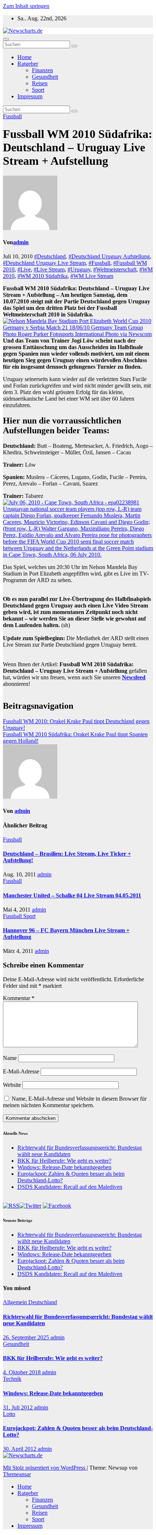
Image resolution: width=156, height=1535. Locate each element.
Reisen (40, 83)
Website (12, 1085)
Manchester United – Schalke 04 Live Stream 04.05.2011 (72, 895)
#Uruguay (78, 269)
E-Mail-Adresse (21, 1071)
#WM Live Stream (91, 276)
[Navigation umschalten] (6, 39)
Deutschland (42, 1302)
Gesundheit (45, 77)
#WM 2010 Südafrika (42, 276)
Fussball (12, 116)
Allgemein (15, 1302)
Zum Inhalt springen (26, 6)
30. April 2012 (20, 1449)
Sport (38, 90)
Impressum (29, 96)
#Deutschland (50, 256)
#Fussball (99, 263)
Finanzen (42, 70)
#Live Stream (49, 269)
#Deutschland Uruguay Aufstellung (109, 256)
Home (24, 57)
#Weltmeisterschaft (114, 269)
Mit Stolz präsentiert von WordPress (45, 1468)
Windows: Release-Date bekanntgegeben (64, 1167)
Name (10, 1058)
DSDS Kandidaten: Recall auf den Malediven (69, 1187)
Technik (12, 1379)
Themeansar (17, 1474)
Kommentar (18, 998)
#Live (24, 269)
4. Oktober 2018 (22, 1372)
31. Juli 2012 (18, 1407)
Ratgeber (27, 64)
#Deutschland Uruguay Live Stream (44, 263)
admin (21, 242)
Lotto (9, 1414)
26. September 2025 (26, 1337)
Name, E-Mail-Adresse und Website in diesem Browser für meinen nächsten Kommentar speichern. (75, 1102)
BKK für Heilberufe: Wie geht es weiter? (64, 1161)
